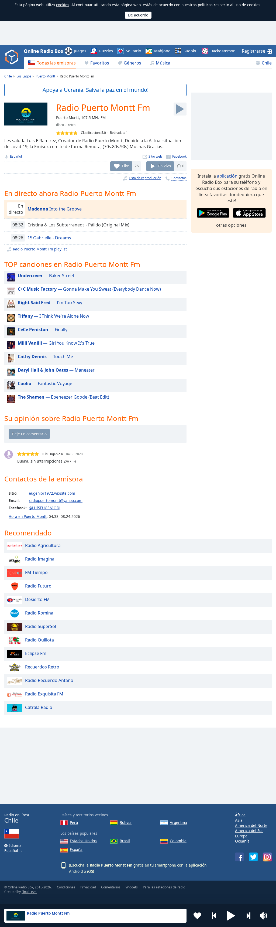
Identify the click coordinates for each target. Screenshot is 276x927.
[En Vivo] (180, 109)
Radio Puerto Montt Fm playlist (40, 249)
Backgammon (223, 50)
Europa (241, 835)
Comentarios (110, 887)
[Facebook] (176, 156)
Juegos (80, 50)
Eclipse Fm (35, 653)
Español (16, 156)
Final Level (29, 891)
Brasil (125, 840)
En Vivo (164, 165)
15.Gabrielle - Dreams (49, 238)
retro (71, 125)
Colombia (178, 840)
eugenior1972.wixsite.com (52, 493)
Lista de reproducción (145, 178)
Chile (267, 63)
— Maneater (56, 370)
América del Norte (251, 825)
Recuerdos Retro (42, 667)
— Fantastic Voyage (45, 383)
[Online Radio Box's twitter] (253, 857)
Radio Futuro (38, 586)
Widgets (132, 887)
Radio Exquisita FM (44, 694)
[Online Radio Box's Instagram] (267, 857)
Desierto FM (37, 599)
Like (125, 165)
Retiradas (117, 132)
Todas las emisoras (56, 63)
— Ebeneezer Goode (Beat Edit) (63, 397)
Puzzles (106, 50)
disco (60, 125)
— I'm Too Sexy (50, 302)
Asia (239, 820)
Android (76, 871)
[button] (231, 915)
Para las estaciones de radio (164, 887)
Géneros (132, 63)
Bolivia (126, 822)
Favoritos (99, 63)
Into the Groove (54, 209)
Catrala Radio (38, 707)
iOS (90, 871)
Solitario (133, 50)
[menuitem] (52, 63)
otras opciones (231, 225)
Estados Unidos (83, 840)
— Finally (42, 329)
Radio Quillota (39, 640)
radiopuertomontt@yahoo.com (55, 500)
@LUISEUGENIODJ (44, 507)
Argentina (178, 822)
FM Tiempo (36, 572)
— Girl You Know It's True (56, 343)
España (76, 849)
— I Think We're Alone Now (53, 316)
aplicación (227, 176)
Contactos (179, 178)
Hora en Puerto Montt (28, 516)
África (240, 814)
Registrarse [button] (253, 51)
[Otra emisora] (248, 915)
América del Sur (249, 830)
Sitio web (155, 156)
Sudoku (191, 50)
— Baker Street (46, 276)
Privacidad (88, 887)
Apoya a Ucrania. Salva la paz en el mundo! (96, 89)
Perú (74, 822)
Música (163, 63)
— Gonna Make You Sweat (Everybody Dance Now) (89, 289)
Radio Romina (39, 613)
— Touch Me (45, 356)
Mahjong (162, 50)
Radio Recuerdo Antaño (49, 680)
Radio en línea (16, 818)
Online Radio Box (43, 51)
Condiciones (66, 887)
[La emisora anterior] (214, 915)
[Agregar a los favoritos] (197, 915)
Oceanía (242, 841)
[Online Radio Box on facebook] (239, 857)
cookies (62, 4)
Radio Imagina (39, 559)
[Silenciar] (265, 915)
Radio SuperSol (40, 626)
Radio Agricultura (43, 545)
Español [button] (11, 850)
